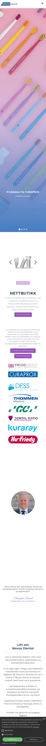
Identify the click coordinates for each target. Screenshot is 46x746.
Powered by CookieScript (9, 743)
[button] (42, 3)
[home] (9, 3)
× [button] (44, 719)
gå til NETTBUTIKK (23, 314)
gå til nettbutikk (23, 356)
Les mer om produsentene (23, 350)
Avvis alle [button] (33, 739)
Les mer (36, 727)
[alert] (23, 731)
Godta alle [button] (12, 739)
